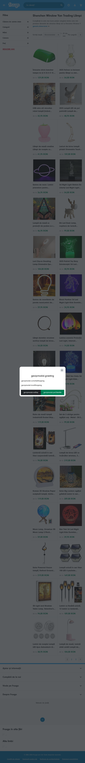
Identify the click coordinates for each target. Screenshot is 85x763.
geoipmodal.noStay (31, 392)
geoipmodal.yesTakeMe (52, 392)
